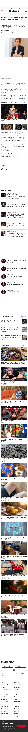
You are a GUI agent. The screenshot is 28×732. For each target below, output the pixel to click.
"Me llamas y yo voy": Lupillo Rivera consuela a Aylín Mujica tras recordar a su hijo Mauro (16, 234)
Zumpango (18, 8)
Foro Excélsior (4, 701)
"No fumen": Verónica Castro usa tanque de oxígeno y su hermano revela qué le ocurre (16, 206)
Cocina (16, 692)
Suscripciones (17, 716)
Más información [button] (6, 730)
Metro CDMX (4, 708)
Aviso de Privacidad (5, 675)
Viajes (15, 699)
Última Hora (17, 682)
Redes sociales (18, 687)
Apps (15, 704)
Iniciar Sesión (7, 666)
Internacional (4, 684)
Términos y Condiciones (19, 673)
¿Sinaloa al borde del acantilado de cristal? (16, 261)
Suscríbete (20, 669)
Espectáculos (4, 694)
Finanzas (3, 687)
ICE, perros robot (24, 8)
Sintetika (3, 696)
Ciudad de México (5, 689)
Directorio (3, 673)
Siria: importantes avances (15, 276)
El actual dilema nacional (15, 284)
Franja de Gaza (4, 706)
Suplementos (17, 680)
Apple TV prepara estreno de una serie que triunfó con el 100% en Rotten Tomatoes (16, 215)
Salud (15, 694)
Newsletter (20, 666)
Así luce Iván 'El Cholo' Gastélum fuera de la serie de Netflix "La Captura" (16, 196)
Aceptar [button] (21, 726)
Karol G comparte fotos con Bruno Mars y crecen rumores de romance (16, 225)
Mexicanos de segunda (14, 292)
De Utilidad (17, 701)
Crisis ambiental (5, 704)
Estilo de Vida (17, 696)
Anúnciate (7, 669)
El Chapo (3, 711)
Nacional (3, 682)
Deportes (3, 692)
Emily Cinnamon (13, 8)
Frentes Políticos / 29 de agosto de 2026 (16, 269)
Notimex (6, 30)
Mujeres (3, 716)
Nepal (8, 8)
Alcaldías (16, 689)
